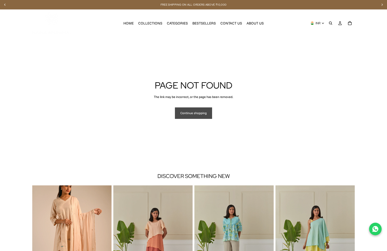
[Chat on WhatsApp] (375, 229)
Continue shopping (193, 113)
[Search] (330, 23)
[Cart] (350, 23)
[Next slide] (105, 235)
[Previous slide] (39, 235)
